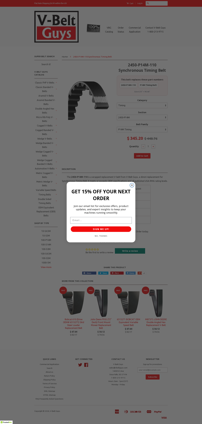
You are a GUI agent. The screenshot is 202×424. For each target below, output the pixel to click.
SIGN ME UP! (101, 229)
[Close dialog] (132, 185)
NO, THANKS (101, 236)
